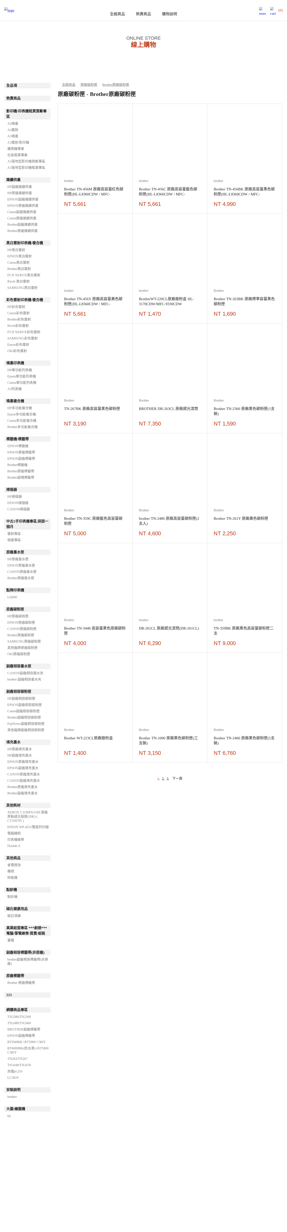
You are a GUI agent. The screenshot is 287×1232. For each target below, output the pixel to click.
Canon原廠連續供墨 (21, 218)
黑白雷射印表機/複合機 (24, 243)
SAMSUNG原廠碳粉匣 (24, 641)
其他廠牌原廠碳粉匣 (22, 647)
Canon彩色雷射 (18, 313)
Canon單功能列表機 (21, 382)
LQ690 (12, 597)
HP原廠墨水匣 (18, 559)
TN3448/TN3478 (19, 1065)
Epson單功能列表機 (21, 376)
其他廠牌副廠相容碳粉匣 (25, 730)
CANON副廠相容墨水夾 (25, 673)
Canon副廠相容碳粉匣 (23, 711)
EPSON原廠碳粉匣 (21, 622)
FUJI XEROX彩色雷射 (23, 332)
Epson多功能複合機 (21, 414)
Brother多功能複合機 (22, 427)
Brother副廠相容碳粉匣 (24, 717)
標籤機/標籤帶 (17, 439)
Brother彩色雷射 (19, 319)
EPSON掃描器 (17, 503)
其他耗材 (13, 805)
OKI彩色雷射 (17, 351)
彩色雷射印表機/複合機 (24, 300)
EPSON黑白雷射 (19, 256)
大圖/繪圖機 (15, 1109)
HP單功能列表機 (19, 370)
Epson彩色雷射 (18, 344)
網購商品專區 (17, 1010)
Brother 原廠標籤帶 (21, 983)
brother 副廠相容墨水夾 (24, 679)
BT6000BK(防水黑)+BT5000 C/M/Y (28, 1050)
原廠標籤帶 (15, 976)
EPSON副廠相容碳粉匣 (24, 705)
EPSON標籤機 (17, 446)
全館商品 (117, 14)
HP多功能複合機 (19, 408)
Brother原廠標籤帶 (20, 471)
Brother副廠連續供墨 (22, 224)
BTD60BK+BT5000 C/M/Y (26, 1042)
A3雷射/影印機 (18, 142)
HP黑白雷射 (16, 250)
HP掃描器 (14, 496)
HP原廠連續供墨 (19, 193)
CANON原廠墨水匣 (22, 571)
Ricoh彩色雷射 (18, 325)
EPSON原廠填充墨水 (22, 761)
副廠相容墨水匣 (18, 666)
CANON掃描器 (18, 509)
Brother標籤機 (17, 465)
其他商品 (13, 858)
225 (9, 995)
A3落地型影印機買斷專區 (26, 161)
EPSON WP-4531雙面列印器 (28, 827)
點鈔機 (11, 890)
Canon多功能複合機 (21, 420)
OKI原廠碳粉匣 (18, 654)
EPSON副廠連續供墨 (22, 199)
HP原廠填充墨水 (19, 749)
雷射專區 (14, 533)
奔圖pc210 (14, 1071)
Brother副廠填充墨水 (22, 793)
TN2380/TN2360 (19, 1017)
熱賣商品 (143, 14)
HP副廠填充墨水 (19, 755)
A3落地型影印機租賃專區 (26, 167)
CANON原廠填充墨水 (23, 774)
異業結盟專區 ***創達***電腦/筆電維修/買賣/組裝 (26, 930)
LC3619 (12, 1077)
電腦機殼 (14, 833)
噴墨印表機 (15, 363)
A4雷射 (12, 130)
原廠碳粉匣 (15, 609)
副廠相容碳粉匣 (18, 692)
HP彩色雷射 (16, 307)
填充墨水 (13, 742)
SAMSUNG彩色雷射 (22, 338)
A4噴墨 (12, 123)
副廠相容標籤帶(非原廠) (25, 952)
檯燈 (10, 871)
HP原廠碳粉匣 (18, 616)
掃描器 (11, 490)
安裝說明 (13, 1090)
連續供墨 (13, 180)
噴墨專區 (14, 540)
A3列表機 (14, 389)
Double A (13, 846)
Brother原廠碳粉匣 (20, 635)
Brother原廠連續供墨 (22, 231)
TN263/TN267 (17, 1058)
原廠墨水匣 (15, 552)
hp (9, 1116)
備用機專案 (15, 149)
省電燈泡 (14, 865)
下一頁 (177, 778)
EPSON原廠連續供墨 (22, 205)
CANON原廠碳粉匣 (22, 629)
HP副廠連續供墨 (19, 187)
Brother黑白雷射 (19, 269)
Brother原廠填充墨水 (22, 787)
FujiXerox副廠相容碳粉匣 (26, 723)
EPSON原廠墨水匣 (21, 565)
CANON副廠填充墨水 (23, 780)
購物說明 (169, 14)
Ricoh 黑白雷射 (18, 281)
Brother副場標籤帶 (20, 477)
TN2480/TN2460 (19, 1023)
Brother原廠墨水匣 (20, 578)
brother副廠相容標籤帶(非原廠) (27, 961)
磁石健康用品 (17, 909)
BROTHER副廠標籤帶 (23, 1029)
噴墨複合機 (15, 401)
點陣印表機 (15, 590)
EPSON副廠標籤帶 (21, 458)
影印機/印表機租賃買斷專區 (26, 114)
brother (12, 1096)
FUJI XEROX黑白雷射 (23, 275)
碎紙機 (12, 877)
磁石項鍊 (14, 916)
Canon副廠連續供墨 (21, 212)
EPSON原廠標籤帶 (21, 452)
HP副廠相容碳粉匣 (21, 698)
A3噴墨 (12, 136)
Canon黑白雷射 (18, 262)
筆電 (10, 940)
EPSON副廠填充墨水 (22, 768)
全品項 (11, 86)
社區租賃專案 (17, 155)
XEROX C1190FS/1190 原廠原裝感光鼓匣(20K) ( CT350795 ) (27, 816)
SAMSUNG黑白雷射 (22, 287)
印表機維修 (15, 839)
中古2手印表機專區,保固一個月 (27, 524)
